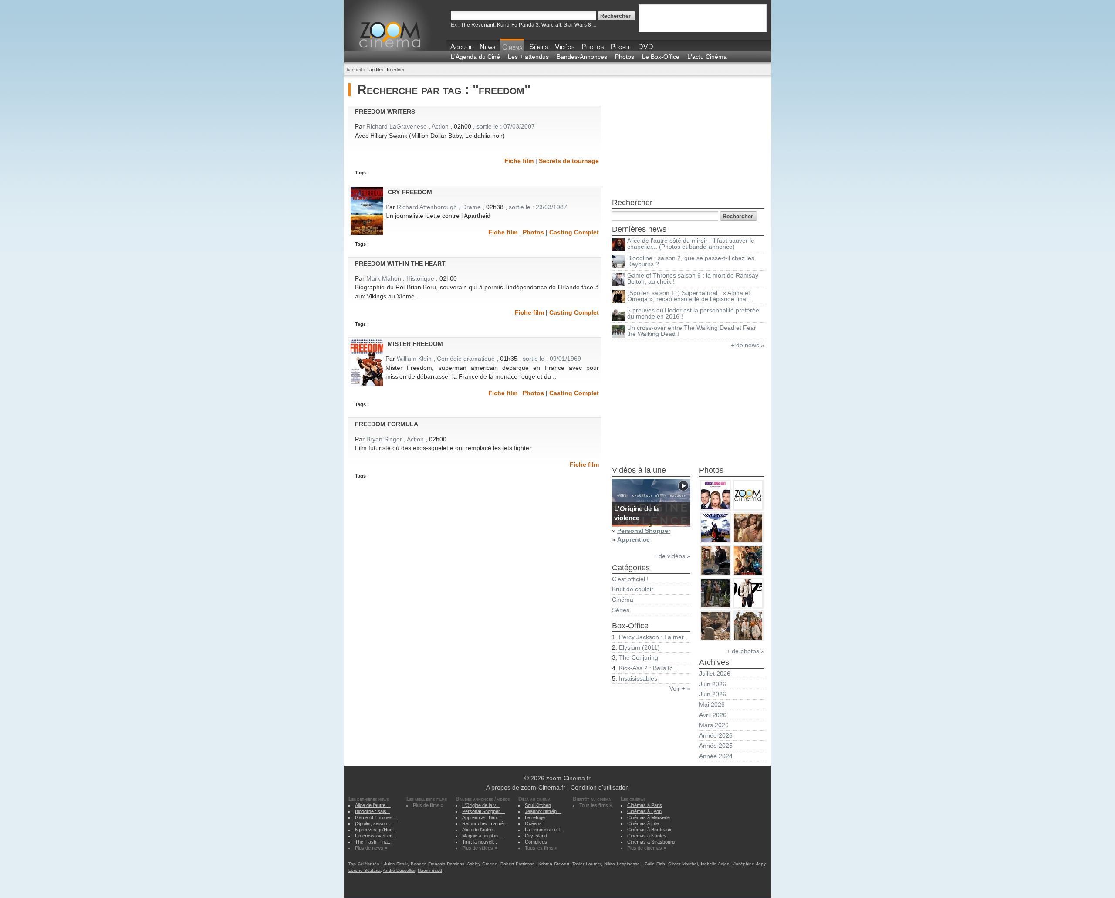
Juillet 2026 (714, 674)
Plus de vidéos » (479, 848)
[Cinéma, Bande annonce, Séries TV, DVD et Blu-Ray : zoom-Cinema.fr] (405, 41)
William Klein (414, 359)
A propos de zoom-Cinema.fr (525, 787)
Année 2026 (716, 735)
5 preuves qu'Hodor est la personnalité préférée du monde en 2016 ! (693, 313)
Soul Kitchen (538, 805)
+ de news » (747, 345)
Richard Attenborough (427, 207)
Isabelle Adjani (715, 863)
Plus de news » (371, 848)
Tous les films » (541, 848)
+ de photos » (745, 651)
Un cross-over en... (375, 835)
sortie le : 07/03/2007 (505, 126)
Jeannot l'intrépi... (543, 811)
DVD (645, 47)
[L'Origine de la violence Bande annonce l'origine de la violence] (651, 525)
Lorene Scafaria (364, 870)
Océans (533, 823)
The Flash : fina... (373, 841)
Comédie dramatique (466, 359)
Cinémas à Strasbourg (651, 841)
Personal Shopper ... (483, 811)
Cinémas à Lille (643, 823)
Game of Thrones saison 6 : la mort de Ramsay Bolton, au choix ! (692, 278)
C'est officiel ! (630, 579)
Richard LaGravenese (397, 126)
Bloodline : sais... (372, 811)
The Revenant (477, 25)
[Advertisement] (688, 137)
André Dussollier (399, 870)
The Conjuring (638, 657)
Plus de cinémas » (646, 848)
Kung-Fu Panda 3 (518, 25)
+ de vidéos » (671, 556)
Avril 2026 (712, 715)
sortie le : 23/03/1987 (538, 207)
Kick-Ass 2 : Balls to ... (649, 668)
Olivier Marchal (683, 863)
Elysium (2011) (639, 647)
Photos (592, 47)
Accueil (461, 47)
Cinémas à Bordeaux (649, 829)
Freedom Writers (385, 111)
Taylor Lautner (586, 863)
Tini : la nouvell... (479, 841)
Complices (536, 841)
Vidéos (564, 47)
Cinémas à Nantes (646, 835)
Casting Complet (574, 232)
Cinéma (512, 47)
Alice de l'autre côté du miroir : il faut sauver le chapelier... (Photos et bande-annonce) (690, 243)
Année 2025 (716, 745)
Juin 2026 (712, 684)
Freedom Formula (386, 423)
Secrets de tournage (569, 161)
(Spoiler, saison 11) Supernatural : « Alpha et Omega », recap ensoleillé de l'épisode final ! (689, 296)
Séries (538, 47)
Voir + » (679, 688)
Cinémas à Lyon (644, 811)
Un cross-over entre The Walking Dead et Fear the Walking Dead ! (691, 331)
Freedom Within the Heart (400, 263)
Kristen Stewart (553, 863)
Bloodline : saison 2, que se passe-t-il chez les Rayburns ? (690, 261)
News (487, 47)
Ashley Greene (482, 863)
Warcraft (551, 25)
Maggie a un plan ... (482, 835)
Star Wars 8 (577, 25)
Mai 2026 (712, 704)
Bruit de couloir (632, 589)
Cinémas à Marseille (648, 817)
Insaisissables (638, 678)
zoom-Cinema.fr (568, 778)
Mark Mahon (383, 278)
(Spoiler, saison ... (373, 823)
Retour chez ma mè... (485, 823)
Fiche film (519, 161)
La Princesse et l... (544, 829)
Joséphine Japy (749, 863)
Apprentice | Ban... (481, 817)
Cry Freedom (410, 192)
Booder (418, 863)
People (621, 47)
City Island (536, 835)
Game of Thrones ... (376, 817)
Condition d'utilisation (600, 787)
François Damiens (446, 863)
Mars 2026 (714, 725)
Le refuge (535, 817)
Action (440, 126)
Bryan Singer (384, 439)
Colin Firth (655, 863)
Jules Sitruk (396, 863)
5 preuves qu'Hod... (375, 829)
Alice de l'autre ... (373, 805)
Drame (471, 207)
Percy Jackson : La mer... (654, 637)
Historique (420, 278)
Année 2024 (716, 756)
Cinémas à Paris (644, 805)
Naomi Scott (430, 870)
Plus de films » (428, 805)
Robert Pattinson (517, 863)
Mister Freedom (415, 343)
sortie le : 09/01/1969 (552, 359)
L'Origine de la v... (481, 805)
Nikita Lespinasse (623, 863)
